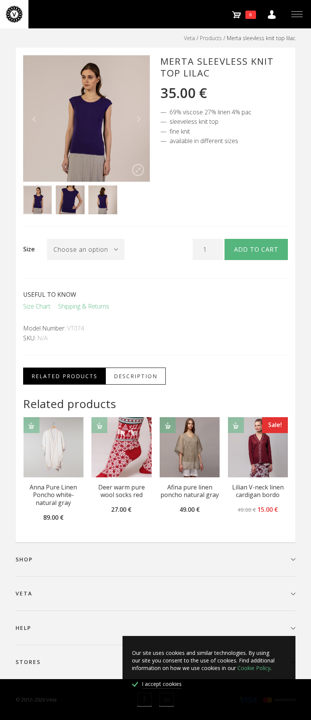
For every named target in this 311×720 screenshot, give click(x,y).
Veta (189, 38)
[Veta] (14, 14)
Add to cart (256, 249)
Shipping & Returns (83, 306)
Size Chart (36, 306)
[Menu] (297, 14)
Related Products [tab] (64, 376)
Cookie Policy (253, 668)
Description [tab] (135, 376)
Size (29, 249)
